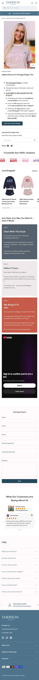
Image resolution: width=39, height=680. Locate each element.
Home (3, 18)
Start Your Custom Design (12, 123)
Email (3, 426)
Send (19, 481)
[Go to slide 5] (19, 529)
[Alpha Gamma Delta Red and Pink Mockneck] (27, 185)
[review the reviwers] (32, 516)
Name (3, 417)
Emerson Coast (6, 71)
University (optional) (8, 452)
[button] (36, 3)
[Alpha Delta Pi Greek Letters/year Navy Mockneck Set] (10, 185)
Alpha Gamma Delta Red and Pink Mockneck (26, 201)
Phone (4, 434)
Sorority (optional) (8, 443)
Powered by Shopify (19, 675)
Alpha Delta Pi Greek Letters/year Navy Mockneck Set (9, 201)
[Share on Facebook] (8, 146)
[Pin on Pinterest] (11, 146)
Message (4, 460)
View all (34, 171)
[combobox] (19, 8)
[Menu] (3, 3)
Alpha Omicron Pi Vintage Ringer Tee (16, 18)
